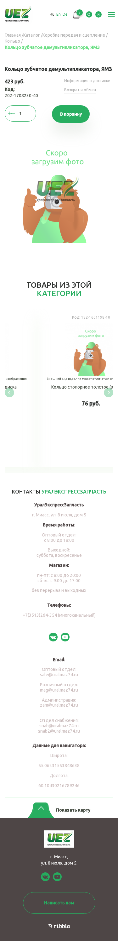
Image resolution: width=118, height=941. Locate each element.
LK (98, 14)
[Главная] (18, 15)
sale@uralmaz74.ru (59, 674)
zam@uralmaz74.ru (59, 705)
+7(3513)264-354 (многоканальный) (59, 615)
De (65, 14)
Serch (89, 14)
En (58, 14)
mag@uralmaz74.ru (59, 690)
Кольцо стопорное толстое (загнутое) (62, 388)
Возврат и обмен (80, 90)
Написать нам (59, 902)
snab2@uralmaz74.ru (59, 731)
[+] (17, 113)
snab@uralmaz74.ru (59, 725)
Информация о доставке (87, 81)
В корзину (71, 114)
